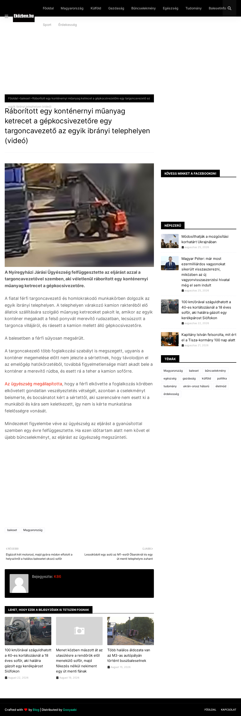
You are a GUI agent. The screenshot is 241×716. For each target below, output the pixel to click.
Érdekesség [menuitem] (67, 25)
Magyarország (32, 530)
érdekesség (171, 394)
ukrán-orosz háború (196, 386)
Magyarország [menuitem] (72, 8)
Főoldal (13, 98)
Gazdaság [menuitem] (116, 8)
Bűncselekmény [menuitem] (143, 8)
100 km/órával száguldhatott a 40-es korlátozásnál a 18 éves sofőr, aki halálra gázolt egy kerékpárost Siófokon (28, 660)
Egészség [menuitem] (170, 8)
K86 (57, 576)
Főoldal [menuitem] (48, 8)
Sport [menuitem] (47, 25)
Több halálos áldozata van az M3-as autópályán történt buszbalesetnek (128, 655)
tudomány (170, 386)
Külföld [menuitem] (96, 8)
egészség (170, 378)
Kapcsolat (228, 709)
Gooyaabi (69, 710)
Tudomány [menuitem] (193, 8)
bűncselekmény (215, 370)
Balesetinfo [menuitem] (217, 8)
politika (222, 378)
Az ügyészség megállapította (33, 383)
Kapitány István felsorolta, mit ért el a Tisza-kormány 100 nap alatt (208, 337)
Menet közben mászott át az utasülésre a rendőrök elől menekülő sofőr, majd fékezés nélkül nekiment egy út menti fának (79, 660)
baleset (25, 98)
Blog (36, 710)
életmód (221, 386)
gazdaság (189, 378)
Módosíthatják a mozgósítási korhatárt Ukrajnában (205, 239)
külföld (206, 378)
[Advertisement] (120, 59)
